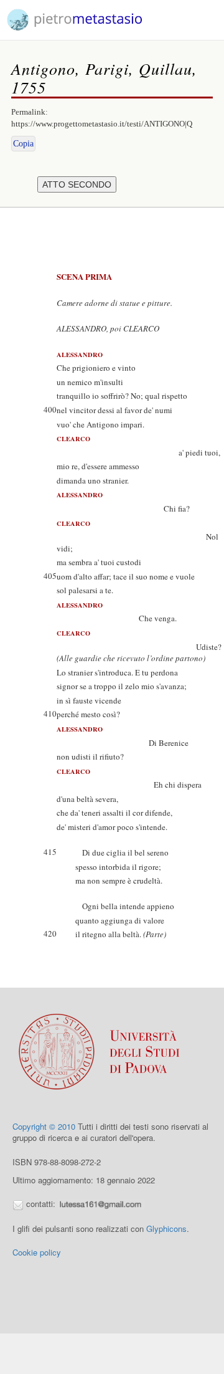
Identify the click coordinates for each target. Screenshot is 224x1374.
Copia (23, 143)
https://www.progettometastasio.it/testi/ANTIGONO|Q (101, 123)
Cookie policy (36, 1252)
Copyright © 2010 (43, 1126)
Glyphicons (166, 1228)
